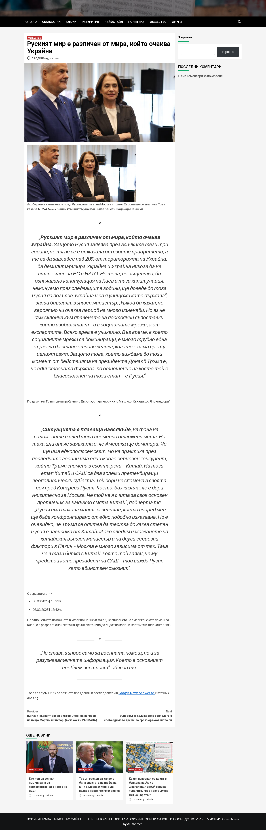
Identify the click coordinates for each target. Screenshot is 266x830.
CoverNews (230, 819)
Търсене (185, 37)
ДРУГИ (177, 22)
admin (56, 58)
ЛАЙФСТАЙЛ (113, 22)
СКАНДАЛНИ (51, 22)
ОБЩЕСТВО (158, 22)
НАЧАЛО (30, 22)
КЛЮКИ (71, 22)
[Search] (239, 21)
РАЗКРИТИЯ (90, 22)
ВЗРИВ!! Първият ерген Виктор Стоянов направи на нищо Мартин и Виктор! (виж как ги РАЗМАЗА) (62, 716)
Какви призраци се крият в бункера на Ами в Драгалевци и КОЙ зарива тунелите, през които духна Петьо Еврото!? (148, 787)
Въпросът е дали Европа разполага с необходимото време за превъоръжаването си (138, 716)
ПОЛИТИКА (136, 22)
